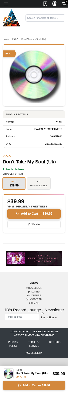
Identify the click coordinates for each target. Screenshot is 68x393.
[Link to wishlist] (45, 4)
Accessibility (34, 353)
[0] (64, 4)
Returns (54, 342)
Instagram (35, 299)
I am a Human (49, 317)
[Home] (11, 17)
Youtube (35, 295)
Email (35, 303)
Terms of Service (34, 344)
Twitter (35, 291)
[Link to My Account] (55, 4)
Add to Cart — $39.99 (36, 213)
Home (6, 39)
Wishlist (36, 224)
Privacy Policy (13, 344)
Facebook (35, 288)
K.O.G (15, 39)
